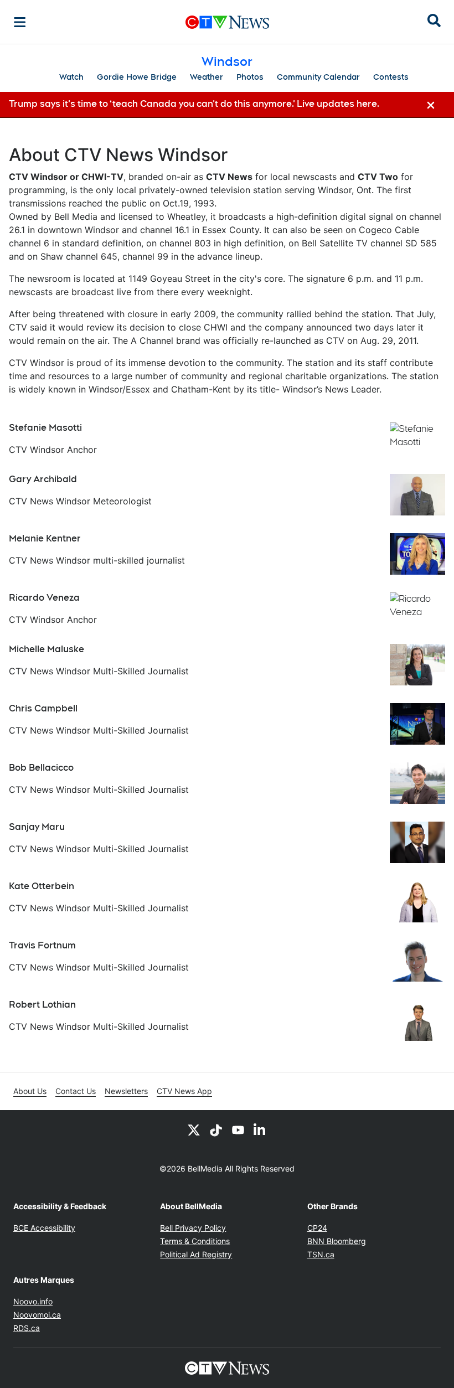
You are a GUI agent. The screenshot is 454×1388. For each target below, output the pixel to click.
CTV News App (184, 1091)
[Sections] (20, 22)
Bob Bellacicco (41, 767)
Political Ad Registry (196, 1254)
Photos (250, 77)
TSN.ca (320, 1254)
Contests (391, 77)
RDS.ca (26, 1328)
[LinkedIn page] (260, 1130)
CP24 (317, 1227)
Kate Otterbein (41, 886)
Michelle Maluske (46, 649)
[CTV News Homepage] (227, 22)
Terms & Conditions (195, 1241)
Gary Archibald (43, 479)
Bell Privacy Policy (193, 1227)
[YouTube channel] (238, 1130)
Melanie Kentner (45, 538)
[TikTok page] (216, 1130)
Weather (206, 77)
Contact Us (75, 1091)
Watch (71, 77)
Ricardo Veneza (44, 597)
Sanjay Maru (37, 827)
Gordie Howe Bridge (137, 77)
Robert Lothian (42, 1004)
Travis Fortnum (42, 945)
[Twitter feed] (193, 1130)
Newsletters (126, 1091)
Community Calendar (318, 77)
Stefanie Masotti (45, 427)
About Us (30, 1091)
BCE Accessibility (44, 1227)
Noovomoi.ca (37, 1314)
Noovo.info (33, 1301)
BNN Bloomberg (336, 1241)
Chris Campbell (43, 708)
